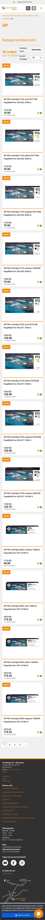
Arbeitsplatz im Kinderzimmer (12, 792)
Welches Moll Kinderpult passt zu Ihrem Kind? (18, 818)
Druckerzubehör (27, 16)
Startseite (5, 16)
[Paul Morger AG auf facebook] (15, 865)
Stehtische (6, 799)
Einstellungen (24, 915)
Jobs (4, 778)
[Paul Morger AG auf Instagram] (23, 865)
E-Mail (4, 772)
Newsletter (6, 776)
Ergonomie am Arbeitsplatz (12, 796)
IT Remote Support (9, 822)
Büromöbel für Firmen (10, 814)
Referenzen (6, 781)
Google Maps (7, 873)
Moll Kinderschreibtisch (10, 803)
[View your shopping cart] (34, 8)
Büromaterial (15, 16)
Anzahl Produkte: (23, 57)
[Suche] (29, 8)
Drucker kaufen (7, 810)
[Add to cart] (38, 113)
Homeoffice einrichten (10, 788)
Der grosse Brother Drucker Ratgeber (15, 807)
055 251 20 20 (24, 2)
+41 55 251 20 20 (14, 770)
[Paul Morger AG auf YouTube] (6, 865)
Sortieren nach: (23, 49)
